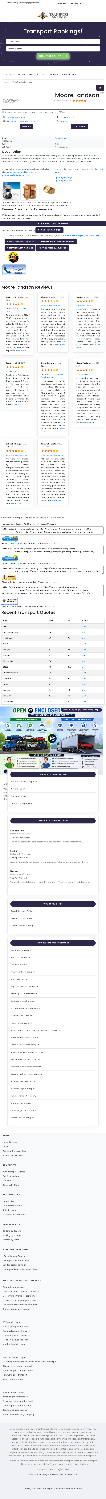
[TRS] (14, 269)
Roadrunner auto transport (23, 1001)
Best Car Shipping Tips (73, 709)
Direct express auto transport (24, 993)
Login (59, 3)
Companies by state (12, 1205)
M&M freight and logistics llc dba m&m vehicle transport (35, 1030)
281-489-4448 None (16, 117)
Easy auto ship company (22, 1023)
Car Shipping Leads (12, 1176)
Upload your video (63, 180)
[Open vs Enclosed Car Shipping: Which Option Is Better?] (51, 740)
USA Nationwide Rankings (14, 1256)
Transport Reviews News (14, 1214)
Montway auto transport (21, 950)
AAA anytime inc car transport (17, 1366)
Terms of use (70, 1474)
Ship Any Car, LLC (18, 878)
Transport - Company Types (53, 774)
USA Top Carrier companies (16, 1260)
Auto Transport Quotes (14, 1171)
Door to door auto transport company (27, 1052)
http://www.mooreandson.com (21, 121)
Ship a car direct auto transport (25, 986)
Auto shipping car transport (23, 1088)
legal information (53, 1474)
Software (7, 1180)
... (82, 841)
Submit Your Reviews (13, 1155)
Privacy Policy (36, 1474)
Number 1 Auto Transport (22, 1015)
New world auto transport (22, 1103)
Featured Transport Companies (53, 943)
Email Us (26, 126)
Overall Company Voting (22, 925)
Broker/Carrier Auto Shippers (24, 781)
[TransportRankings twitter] (91, 3)
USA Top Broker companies (16, 1265)
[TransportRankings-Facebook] (86, 3)
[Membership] (102, 93)
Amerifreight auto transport (23, 972)
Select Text (50, 544)
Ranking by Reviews (12, 1231)
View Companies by (53, 904)
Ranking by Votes (11, 1239)
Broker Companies (19, 789)
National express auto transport (25, 1045)
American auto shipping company (26, 1066)
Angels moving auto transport (24, 1081)
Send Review (79, 126)
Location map (66, 117)
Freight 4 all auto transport (22, 1117)
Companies (8, 1201)
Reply (29, 834)
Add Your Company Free (14, 1151)
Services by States (11, 1185)
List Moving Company (50, 56)
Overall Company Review (22, 911)
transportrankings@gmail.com (16, 175)
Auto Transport (10, 1210)
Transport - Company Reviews (53, 820)
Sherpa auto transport (21, 957)
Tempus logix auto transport (23, 1110)
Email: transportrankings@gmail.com (23, 3)
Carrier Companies (19, 796)
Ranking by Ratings (12, 1235)
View (84, 626)
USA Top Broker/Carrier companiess (20, 1269)
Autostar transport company (23, 1096)
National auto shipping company (25, 1008)
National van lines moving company (27, 1074)
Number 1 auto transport (14, 1344)
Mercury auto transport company (25, 1059)
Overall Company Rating (22, 918)
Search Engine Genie (59, 1469)
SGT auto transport (19, 964)
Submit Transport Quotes (20, 241)
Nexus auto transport (20, 979)
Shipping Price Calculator (52, 248)
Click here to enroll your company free (80, 235)
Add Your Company (73, 3)
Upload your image (63, 177)
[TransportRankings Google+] (57, 8)
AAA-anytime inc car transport (24, 1037)
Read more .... (22, 350)
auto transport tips (91, 709)
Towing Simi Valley (19, 857)
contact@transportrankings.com (19, 172)
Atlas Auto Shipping (20, 837)
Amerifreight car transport (15, 1396)
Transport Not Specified (21, 803)
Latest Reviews (10, 1142)
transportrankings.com (55, 1488)
